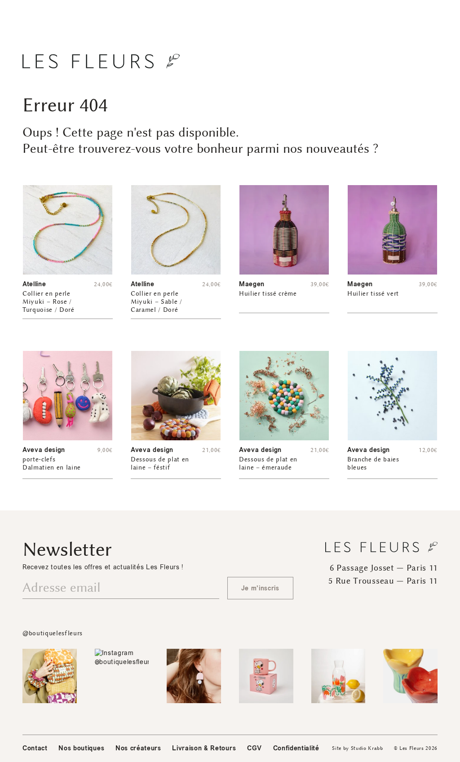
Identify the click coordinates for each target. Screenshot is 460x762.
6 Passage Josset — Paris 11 (384, 568)
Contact (35, 748)
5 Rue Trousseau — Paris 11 (383, 581)
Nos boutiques (81, 748)
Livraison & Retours (204, 748)
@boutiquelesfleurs (52, 633)
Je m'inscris (260, 588)
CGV (254, 748)
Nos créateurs (138, 748)
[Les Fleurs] (101, 61)
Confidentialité (296, 748)
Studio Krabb (367, 748)
